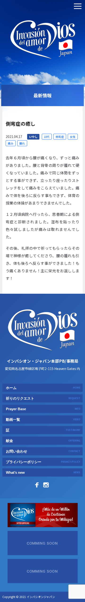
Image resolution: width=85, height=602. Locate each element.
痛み (10, 143)
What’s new (43, 472)
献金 (43, 441)
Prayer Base (43, 409)
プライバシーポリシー (43, 462)
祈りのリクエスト (43, 398)
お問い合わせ (43, 451)
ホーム (43, 388)
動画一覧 (43, 419)
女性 (73, 137)
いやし (33, 137)
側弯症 (59, 137)
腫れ (22, 143)
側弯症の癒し (20, 123)
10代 (47, 137)
